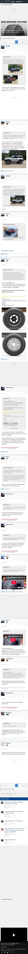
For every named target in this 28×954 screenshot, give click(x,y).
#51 (26, 393)
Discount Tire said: (7, 269)
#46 (26, 52)
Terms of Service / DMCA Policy (19, 949)
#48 (26, 181)
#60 (26, 749)
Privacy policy (4, 950)
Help (9, 950)
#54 (26, 530)
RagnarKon (6, 805)
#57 (26, 664)
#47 (26, 127)
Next (23, 42)
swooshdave (9, 658)
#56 (26, 626)
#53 (26, 499)
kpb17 (7, 556)
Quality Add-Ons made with (7, 943)
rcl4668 (7, 46)
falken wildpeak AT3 (10, 840)
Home (12, 950)
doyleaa (6, 841)
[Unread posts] (23, 1)
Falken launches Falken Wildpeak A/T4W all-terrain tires (13, 803)
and (8, 171)
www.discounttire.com (11, 448)
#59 (26, 718)
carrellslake (6, 814)
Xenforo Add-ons (8, 944)
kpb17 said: (5, 631)
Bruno (7, 213)
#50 (26, 265)
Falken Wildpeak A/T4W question (13, 821)
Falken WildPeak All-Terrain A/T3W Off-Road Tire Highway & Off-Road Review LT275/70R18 (14, 830)
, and (12, 591)
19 (18, 34)
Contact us (8, 949)
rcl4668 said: (6, 132)
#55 (26, 562)
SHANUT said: (6, 57)
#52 (26, 462)
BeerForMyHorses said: (8, 224)
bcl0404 (7, 743)
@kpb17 (4, 702)
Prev (5, 42)
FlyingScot (8, 712)
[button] (1, 1)
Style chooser (4, 947)
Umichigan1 (7, 822)
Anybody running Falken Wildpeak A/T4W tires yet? (13, 812)
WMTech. (18, 943)
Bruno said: (6, 398)
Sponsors (3, 949)
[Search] (26, 1)
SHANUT (7, 122)
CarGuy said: (6, 723)
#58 (26, 698)
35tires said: (6, 504)
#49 (26, 219)
